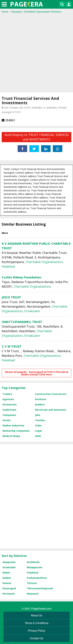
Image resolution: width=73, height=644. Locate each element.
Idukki (6, 572)
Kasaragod (9, 588)
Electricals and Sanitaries (50, 409)
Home (5, 11)
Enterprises (10, 404)
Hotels (7, 420)
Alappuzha (9, 562)
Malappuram (34, 567)
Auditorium (9, 409)
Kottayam (9, 593)
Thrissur (32, 583)
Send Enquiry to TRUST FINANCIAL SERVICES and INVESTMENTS (36, 137)
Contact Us (36, 638)
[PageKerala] (26, 4)
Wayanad (32, 593)
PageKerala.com (41, 608)
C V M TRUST (11, 346)
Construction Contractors (50, 394)
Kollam (7, 577)
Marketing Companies (16, 430)
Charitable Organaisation (43, 262)
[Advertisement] (36, 51)
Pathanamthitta (37, 577)
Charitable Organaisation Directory (42, 11)
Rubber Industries (13, 425)
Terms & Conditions (36, 623)
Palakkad (8, 266)
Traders (7, 394)
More (5, 233)
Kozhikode (33, 562)
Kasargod (16, 11)
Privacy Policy (36, 630)
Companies (9, 415)
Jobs (37, 415)
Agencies (8, 399)
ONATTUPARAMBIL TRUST (22, 322)
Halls (38, 436)
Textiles (40, 420)
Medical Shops (11, 436)
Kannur (7, 583)
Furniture (40, 399)
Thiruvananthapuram (40, 588)
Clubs (38, 425)
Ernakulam (32, 311)
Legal (38, 430)
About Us (36, 615)
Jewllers (40, 404)
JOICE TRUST (11, 297)
